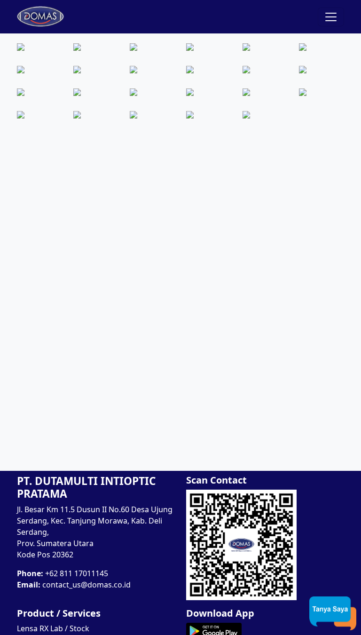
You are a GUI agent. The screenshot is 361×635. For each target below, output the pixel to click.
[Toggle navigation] (331, 17)
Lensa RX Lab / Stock (53, 628)
